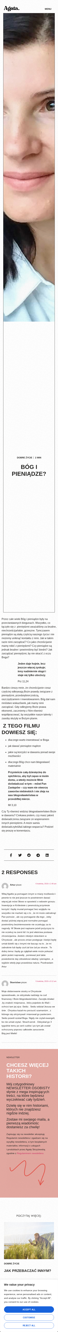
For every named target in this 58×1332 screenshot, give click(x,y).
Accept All (29, 1309)
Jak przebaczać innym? (27, 1271)
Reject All (29, 1325)
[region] (29, 1305)
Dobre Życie (24, 457)
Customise (29, 1317)
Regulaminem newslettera (30, 1153)
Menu (48, 9)
